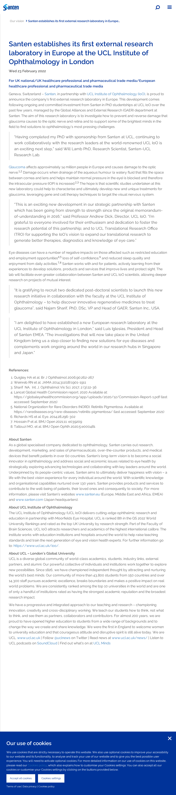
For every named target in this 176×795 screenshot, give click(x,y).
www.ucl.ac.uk (28, 638)
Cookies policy (37, 765)
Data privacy (29, 786)
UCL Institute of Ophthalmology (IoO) (116, 94)
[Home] (88, 7)
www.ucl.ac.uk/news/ (129, 638)
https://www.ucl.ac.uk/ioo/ (36, 546)
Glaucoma (17, 167)
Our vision (17, 21)
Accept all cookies (21, 778)
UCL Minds (102, 643)
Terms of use (13, 786)
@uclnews (62, 638)
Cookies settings (51, 778)
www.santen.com (29, 500)
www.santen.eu (88, 494)
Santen (50, 94)
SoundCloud (47, 643)
